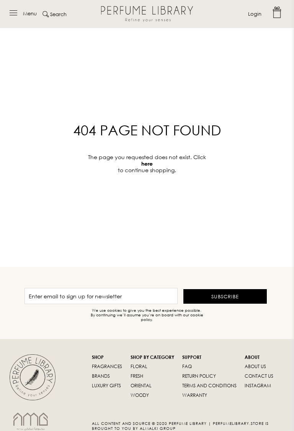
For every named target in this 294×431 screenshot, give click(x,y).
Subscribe (225, 296)
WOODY (140, 395)
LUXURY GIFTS (106, 385)
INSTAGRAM (258, 385)
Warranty (194, 395)
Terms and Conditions (209, 385)
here (147, 163)
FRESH (137, 376)
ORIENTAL (141, 385)
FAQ (187, 366)
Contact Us (259, 376)
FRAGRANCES (107, 366)
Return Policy (199, 376)
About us (255, 366)
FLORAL (139, 366)
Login (254, 14)
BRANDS (101, 376)
